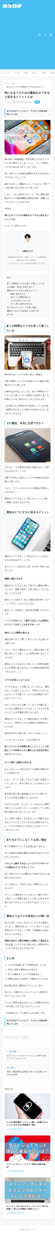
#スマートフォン (12, 1037)
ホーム (7, 84)
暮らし (35, 73)
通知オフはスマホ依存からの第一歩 (22, 311)
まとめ (10, 314)
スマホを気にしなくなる (21, 301)
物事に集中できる (18, 294)
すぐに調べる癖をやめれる (22, 304)
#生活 (25, 1037)
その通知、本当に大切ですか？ (21, 287)
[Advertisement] (27, 38)
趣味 (37, 102)
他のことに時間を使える (21, 297)
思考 (26, 73)
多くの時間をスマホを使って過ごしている (25, 283)
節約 (44, 73)
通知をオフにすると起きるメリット (22, 290)
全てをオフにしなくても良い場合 (22, 307)
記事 (13, 84)
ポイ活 (17, 73)
